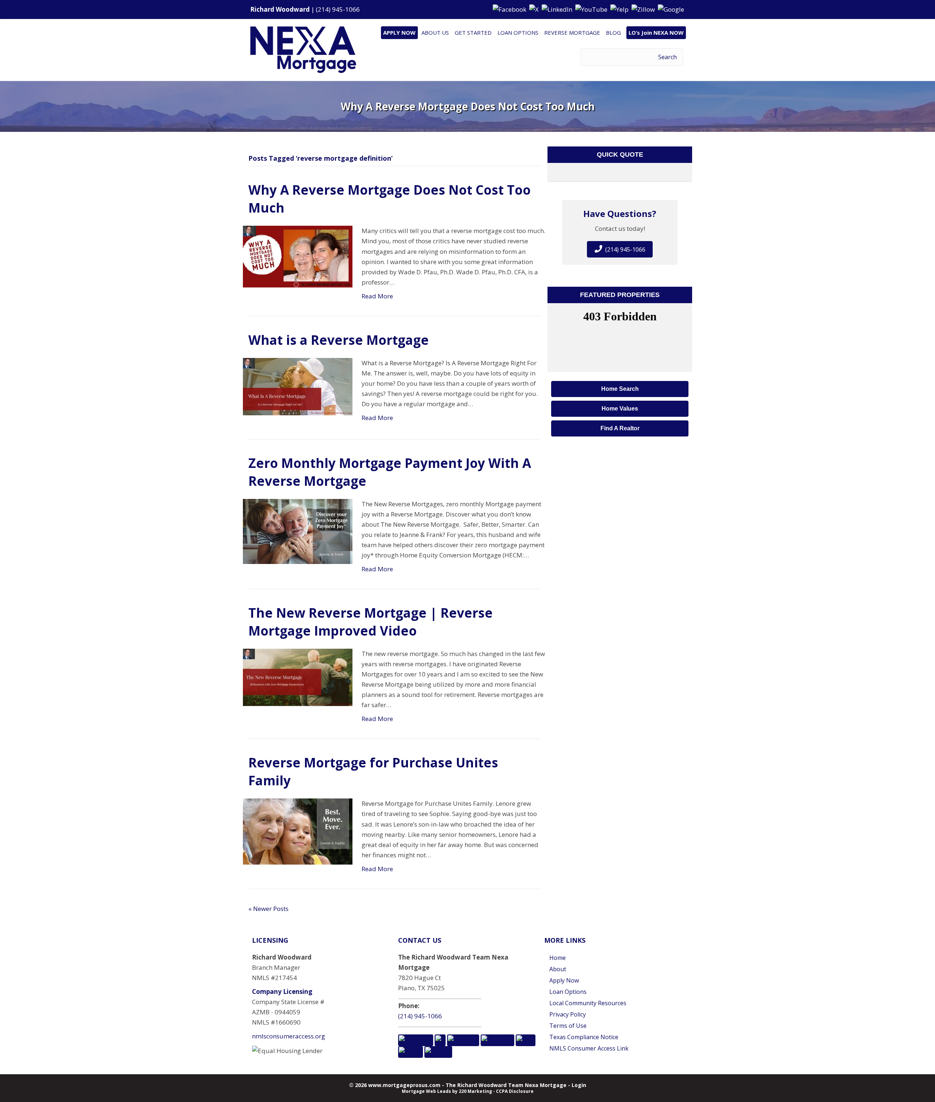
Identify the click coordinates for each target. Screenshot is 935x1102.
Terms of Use (568, 1026)
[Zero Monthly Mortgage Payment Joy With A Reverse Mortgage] (297, 530)
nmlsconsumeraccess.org (288, 1036)
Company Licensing (282, 991)
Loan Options (568, 992)
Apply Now (564, 980)
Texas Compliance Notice (583, 1037)
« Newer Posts (268, 908)
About (557, 969)
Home (557, 958)
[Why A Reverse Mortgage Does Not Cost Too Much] (297, 256)
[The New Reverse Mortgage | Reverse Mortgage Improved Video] (297, 676)
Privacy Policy (567, 1014)
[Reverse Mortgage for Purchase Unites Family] (297, 831)
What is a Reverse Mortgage (338, 339)
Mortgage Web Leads (426, 1091)
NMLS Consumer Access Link (589, 1048)
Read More (377, 296)
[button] (510, 9)
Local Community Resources (587, 1003)
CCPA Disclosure (515, 1091)
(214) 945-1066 (338, 9)
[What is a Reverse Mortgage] (297, 386)
